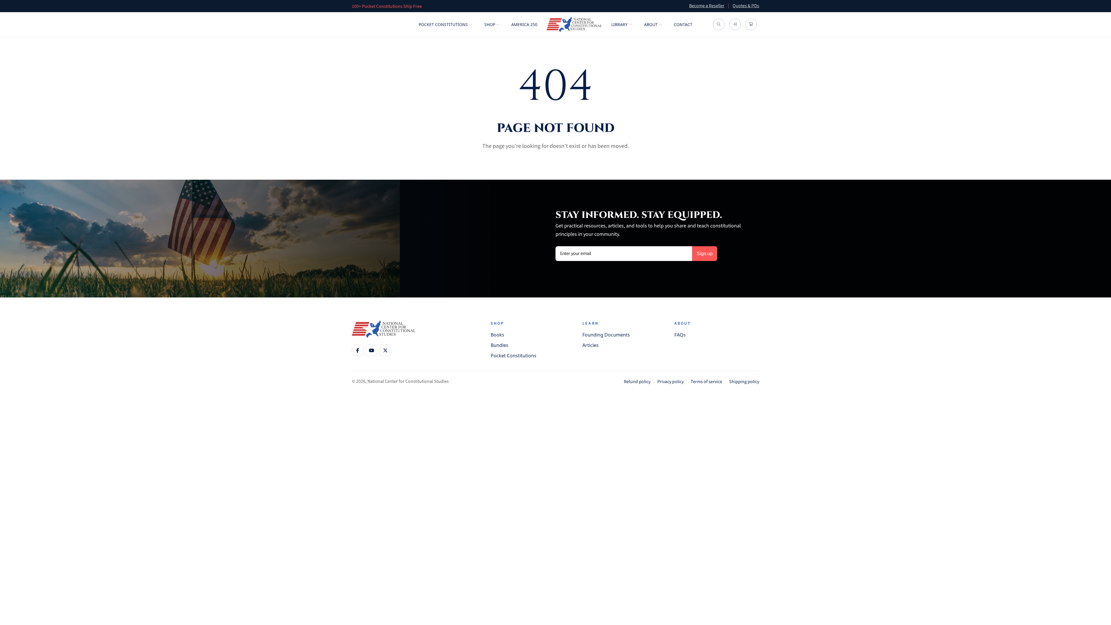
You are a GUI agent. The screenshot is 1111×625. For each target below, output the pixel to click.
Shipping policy (744, 381)
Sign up (705, 253)
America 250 (524, 24)
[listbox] (513, 6)
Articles (590, 345)
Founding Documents (606, 335)
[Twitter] (385, 350)
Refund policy (637, 381)
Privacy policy (670, 381)
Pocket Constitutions (443, 24)
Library (619, 24)
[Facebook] (357, 350)
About (651, 24)
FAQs (680, 335)
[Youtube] (371, 350)
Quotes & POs (746, 6)
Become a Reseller (706, 6)
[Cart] (751, 24)
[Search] (719, 24)
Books (497, 335)
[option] (513, 6)
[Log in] (735, 24)
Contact (683, 24)
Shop (489, 24)
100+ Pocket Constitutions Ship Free (387, 6)
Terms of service (706, 381)
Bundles (499, 345)
